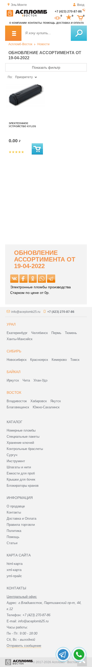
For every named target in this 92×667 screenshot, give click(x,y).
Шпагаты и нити (19, 467)
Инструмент (16, 461)
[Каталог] (13, 33)
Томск (74, 360)
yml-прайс (14, 576)
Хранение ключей (20, 443)
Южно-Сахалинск (46, 407)
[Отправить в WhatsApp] (42, 279)
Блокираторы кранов (23, 485)
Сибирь (14, 351)
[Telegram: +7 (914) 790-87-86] (63, 654)
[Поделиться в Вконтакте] (14, 279)
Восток (14, 392)
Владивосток (17, 401)
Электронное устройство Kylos (22, 125)
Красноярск (39, 360)
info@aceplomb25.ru (25, 312)
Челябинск (39, 333)
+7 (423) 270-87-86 (68, 11)
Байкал (13, 372)
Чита (26, 380)
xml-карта (14, 570)
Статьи (12, 543)
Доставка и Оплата (21, 518)
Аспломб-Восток (20, 44)
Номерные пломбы (21, 430)
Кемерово (59, 360)
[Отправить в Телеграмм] (51, 279)
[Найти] (79, 33)
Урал (11, 324)
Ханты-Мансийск (19, 339)
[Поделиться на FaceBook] (23, 279)
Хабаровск (38, 401)
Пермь (56, 333)
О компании (18, 22)
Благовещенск (18, 407)
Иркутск (13, 380)
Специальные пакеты (23, 436)
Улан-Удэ (40, 380)
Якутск (55, 401)
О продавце (16, 506)
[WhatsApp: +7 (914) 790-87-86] (79, 654)
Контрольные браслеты (25, 449)
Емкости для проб (21, 473)
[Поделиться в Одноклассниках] (33, 279)
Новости (43, 44)
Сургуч (12, 455)
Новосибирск (17, 360)
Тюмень (71, 333)
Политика (14, 531)
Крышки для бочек (21, 479)
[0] (57, 17)
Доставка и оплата (70, 22)
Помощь (49, 22)
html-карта (14, 564)
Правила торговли (21, 525)
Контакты (35, 22)
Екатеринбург (17, 333)
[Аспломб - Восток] (26, 15)
